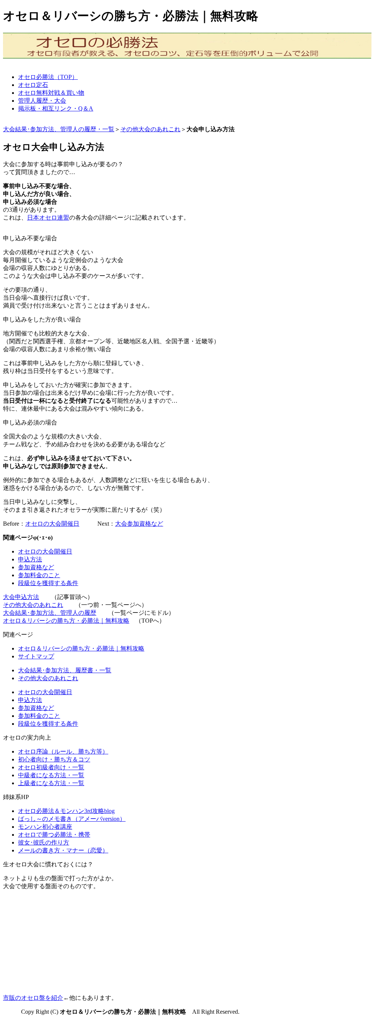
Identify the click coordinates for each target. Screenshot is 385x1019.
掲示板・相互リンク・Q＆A (55, 108)
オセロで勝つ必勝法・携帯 (54, 834)
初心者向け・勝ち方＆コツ (54, 759)
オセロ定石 (33, 85)
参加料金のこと (39, 575)
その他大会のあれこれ (150, 129)
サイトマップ (36, 656)
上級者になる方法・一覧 (51, 783)
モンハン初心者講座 (45, 826)
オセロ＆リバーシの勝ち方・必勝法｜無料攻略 (66, 620)
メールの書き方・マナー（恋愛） (63, 850)
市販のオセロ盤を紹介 (33, 998)
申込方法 (30, 559)
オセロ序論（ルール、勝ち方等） (63, 751)
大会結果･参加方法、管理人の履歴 (49, 613)
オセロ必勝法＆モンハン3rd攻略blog (66, 811)
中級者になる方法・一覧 (51, 775)
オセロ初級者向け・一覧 (51, 767)
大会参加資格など (139, 523)
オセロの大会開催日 (52, 523)
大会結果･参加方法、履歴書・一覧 (64, 670)
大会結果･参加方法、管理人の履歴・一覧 (58, 129)
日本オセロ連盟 (48, 217)
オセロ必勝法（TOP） (48, 77)
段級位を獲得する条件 (48, 583)
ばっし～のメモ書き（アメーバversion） (72, 819)
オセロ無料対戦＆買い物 (51, 92)
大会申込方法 (21, 597)
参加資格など (36, 567)
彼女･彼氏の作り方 (43, 842)
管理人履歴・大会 (42, 100)
